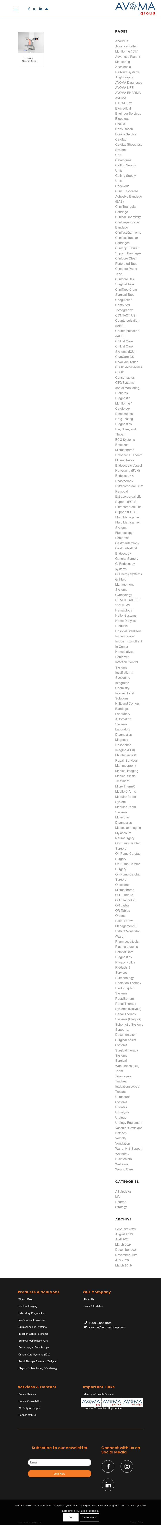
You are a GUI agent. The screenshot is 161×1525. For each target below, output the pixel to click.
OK (70, 1517)
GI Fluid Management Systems (124, 584)
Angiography (124, 77)
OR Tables (122, 910)
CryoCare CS (124, 356)
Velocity (120, 1138)
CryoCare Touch (126, 362)
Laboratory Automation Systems (123, 718)
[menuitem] (7, 9)
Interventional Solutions (31, 1320)
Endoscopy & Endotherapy (33, 1347)
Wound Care (124, 1169)
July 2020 (122, 1260)
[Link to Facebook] (29, 9)
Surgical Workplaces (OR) (33, 1340)
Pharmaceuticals (127, 941)
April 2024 (122, 1239)
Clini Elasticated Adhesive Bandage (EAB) (128, 196)
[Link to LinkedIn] (41, 9)
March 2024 (123, 1244)
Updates (121, 1107)
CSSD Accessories (128, 367)
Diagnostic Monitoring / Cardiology (123, 403)
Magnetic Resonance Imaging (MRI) (125, 744)
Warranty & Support (128, 1148)
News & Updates (93, 1306)
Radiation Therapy (128, 983)
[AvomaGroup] (135, 9)
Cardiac (120, 139)
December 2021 (126, 1249)
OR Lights (122, 905)
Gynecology (123, 594)
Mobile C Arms (125, 791)
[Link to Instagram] (35, 9)
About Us (121, 41)
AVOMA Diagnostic (128, 82)
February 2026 (125, 1229)
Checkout (122, 186)
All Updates (123, 1191)
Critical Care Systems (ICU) (34, 1354)
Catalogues (123, 160)
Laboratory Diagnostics (31, 1313)
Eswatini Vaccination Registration (103, 1408)
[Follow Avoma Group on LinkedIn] (108, 1485)
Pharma (120, 1201)
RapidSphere (124, 998)
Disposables (124, 413)
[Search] (7, 9)
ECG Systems (125, 439)
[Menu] (16, 9)
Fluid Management (128, 517)
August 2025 (124, 1234)
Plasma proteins (126, 946)
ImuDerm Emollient (128, 641)
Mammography (125, 765)
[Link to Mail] (46, 9)
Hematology (123, 610)
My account (123, 833)
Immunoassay (125, 636)
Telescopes (123, 1076)
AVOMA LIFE (124, 87)
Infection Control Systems (33, 1333)
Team (119, 1071)
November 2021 (126, 1255)
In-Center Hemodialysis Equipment (124, 651)
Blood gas (122, 118)
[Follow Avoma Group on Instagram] (127, 1466)
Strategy (121, 1207)
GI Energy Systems (128, 574)
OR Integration (125, 900)
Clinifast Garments (128, 232)
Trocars (120, 1091)
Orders (120, 915)
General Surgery (126, 558)
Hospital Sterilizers (128, 631)
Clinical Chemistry (128, 217)
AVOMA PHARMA (128, 92)
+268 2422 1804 (100, 1322)
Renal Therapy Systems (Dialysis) (37, 1361)
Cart (118, 154)
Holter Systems (125, 615)
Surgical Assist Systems (32, 1327)
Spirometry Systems (129, 1024)
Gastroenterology (127, 543)
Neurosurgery (124, 838)
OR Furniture (124, 895)
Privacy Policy (125, 962)
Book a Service (125, 134)
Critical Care (124, 341)
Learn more (89, 1517)
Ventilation (122, 1143)
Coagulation (123, 300)
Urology (120, 1117)
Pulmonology (124, 977)
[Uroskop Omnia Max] (31, 42)
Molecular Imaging (128, 827)
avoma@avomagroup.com (107, 1327)
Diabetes (121, 393)
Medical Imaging (126, 770)
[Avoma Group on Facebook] (108, 1466)
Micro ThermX (125, 786)
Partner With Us (27, 1415)
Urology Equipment (128, 1122)
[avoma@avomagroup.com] (85, 1327)
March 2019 (123, 1265)
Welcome (121, 1164)
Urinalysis (122, 1112)
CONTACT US (125, 315)
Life (117, 1196)
